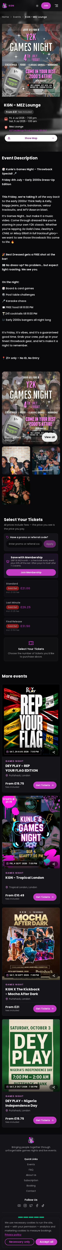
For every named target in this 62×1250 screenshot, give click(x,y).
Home (5, 17)
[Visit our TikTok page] (43, 1205)
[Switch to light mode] (37, 5)
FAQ (31, 1169)
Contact (31, 1191)
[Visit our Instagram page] (25, 1205)
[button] (31, 408)
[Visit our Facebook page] (37, 1205)
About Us (31, 1175)
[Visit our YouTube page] (19, 1205)
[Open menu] (56, 5)
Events (17, 17)
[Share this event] (53, 752)
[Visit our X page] (31, 1205)
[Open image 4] (16, 491)
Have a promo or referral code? (29, 537)
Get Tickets (43, 785)
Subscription (31, 1180)
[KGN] (31, 1140)
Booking (31, 1185)
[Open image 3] (46, 460)
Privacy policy (13, 1234)
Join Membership (31, 572)
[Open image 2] (16, 460)
